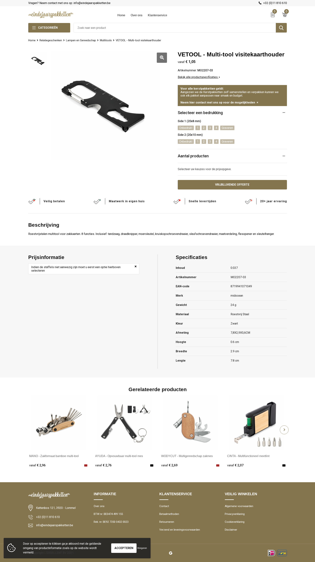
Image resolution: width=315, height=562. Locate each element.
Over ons (136, 15)
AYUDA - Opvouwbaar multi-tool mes (119, 456)
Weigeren (142, 548)
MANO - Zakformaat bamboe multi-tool (54, 456)
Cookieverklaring (234, 521)
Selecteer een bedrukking (200, 112)
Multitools (106, 40)
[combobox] (175, 27)
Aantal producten (193, 156)
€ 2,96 (37, 465)
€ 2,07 (235, 465)
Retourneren (166, 521)
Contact (164, 506)
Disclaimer (231, 529)
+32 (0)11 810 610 (275, 3)
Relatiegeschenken (51, 40)
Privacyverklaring (235, 514)
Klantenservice (157, 15)
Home (121, 15)
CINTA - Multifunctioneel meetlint (248, 456)
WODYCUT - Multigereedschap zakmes (187, 456)
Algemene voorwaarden (239, 506)
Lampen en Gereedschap (81, 40)
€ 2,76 (103, 465)
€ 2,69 (169, 465)
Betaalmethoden (169, 514)
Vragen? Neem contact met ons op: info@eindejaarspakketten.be (69, 3)
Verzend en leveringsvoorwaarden (179, 529)
